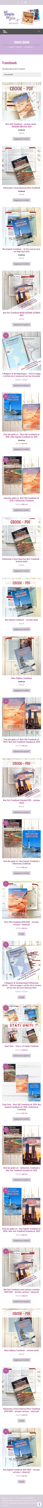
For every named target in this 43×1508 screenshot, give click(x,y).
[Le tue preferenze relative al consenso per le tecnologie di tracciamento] (39, 1504)
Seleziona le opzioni (21, 325)
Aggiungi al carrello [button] (21, 139)
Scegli (21, 934)
